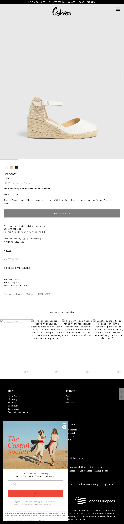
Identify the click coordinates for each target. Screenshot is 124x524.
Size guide (14, 405)
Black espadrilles (77, 467)
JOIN (35, 493)
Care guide (13, 409)
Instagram (71, 429)
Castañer (8, 294)
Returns (12, 402)
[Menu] (117, 9)
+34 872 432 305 (12, 229)
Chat (25, 238)
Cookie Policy (90, 484)
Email (69, 396)
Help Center (14, 396)
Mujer (19, 294)
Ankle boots (101, 470)
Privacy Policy (72, 484)
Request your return (19, 412)
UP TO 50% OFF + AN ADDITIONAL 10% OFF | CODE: (62, 2)
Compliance (107, 484)
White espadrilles (99, 467)
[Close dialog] (64, 427)
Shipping (12, 399)
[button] (121, 73)
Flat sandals (85, 470)
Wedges (29, 294)
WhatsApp (38, 238)
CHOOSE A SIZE (62, 213)
